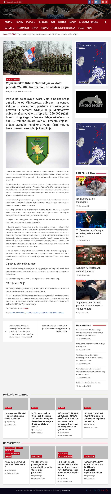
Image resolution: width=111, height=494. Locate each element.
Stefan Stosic (11, 425)
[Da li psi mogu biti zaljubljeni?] (91, 176)
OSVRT (35, 28)
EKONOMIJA (43, 22)
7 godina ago (90, 476)
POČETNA (8, 22)
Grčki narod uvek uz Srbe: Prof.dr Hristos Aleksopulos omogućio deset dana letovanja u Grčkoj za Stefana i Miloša (42, 420)
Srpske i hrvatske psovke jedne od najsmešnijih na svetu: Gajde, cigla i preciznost (41, 467)
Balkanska (13, 10)
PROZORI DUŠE (23, 28)
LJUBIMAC (80, 177)
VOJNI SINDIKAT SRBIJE (55, 313)
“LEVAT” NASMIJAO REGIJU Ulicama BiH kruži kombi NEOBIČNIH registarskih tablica (93, 467)
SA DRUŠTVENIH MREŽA (88, 22)
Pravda (26, 308)
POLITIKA (19, 22)
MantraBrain (66, 491)
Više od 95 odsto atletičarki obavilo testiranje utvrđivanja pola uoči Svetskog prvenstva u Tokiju (90, 371)
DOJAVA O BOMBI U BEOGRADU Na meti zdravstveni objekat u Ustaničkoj (94, 417)
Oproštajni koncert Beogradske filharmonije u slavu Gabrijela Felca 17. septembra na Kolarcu (89, 358)
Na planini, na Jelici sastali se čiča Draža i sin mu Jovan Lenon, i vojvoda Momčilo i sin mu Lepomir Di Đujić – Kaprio (68, 468)
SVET (53, 22)
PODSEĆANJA (9, 451)
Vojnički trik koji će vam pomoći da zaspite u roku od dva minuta (89, 305)
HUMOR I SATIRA (10, 448)
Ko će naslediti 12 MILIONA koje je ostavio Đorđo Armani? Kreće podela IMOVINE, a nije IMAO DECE (89, 332)
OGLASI (81, 28)
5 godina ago (11, 470)
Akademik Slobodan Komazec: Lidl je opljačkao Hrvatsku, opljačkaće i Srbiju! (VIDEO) (54, 328)
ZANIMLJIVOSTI (81, 211)
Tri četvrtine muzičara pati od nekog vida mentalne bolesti (90, 233)
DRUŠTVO (29, 22)
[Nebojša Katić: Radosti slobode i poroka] (91, 245)
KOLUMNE (62, 22)
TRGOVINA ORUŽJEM (39, 313)
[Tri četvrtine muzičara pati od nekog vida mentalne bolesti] (91, 211)
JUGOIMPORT (20, 313)
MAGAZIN (8, 28)
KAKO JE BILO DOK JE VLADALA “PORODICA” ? (15, 464)
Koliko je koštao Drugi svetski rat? (88, 383)
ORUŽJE (29, 313)
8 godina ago (12, 91)
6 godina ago (37, 476)
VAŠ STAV (44, 28)
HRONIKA (16, 79)
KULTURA (72, 22)
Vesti (89, 28)
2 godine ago (11, 422)
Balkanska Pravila (26, 91)
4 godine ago (37, 430)
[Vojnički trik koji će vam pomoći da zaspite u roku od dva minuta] (91, 280)
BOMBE (12, 313)
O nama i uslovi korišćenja (63, 28)
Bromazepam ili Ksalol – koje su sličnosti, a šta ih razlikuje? (15, 416)
